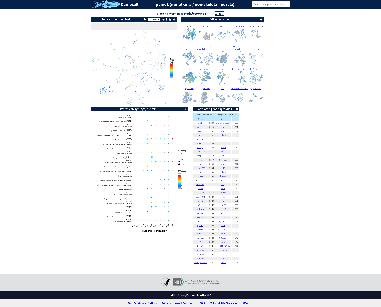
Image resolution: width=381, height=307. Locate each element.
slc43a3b (223, 176)
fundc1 (200, 246)
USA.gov (248, 303)
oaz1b (200, 229)
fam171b (200, 213)
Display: (143, 19)
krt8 (223, 168)
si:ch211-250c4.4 (223, 246)
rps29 (223, 127)
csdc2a (200, 172)
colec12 (223, 250)
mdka (223, 192)
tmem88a (223, 160)
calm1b (200, 233)
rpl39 (223, 217)
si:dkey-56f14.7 (200, 262)
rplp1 (223, 201)
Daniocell (129, 4)
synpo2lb (223, 221)
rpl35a (223, 172)
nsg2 (200, 164)
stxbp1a (200, 209)
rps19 (223, 254)
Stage (163, 19)
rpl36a (223, 135)
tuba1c (200, 139)
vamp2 (200, 147)
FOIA (202, 303)
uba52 (223, 205)
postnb (223, 164)
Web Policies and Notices (142, 303)
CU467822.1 (200, 250)
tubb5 (200, 188)
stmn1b (200, 143)
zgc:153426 (200, 151)
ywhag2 (200, 127)
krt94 (223, 155)
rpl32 (223, 139)
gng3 (200, 131)
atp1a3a (200, 258)
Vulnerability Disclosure (224, 303)
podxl (223, 147)
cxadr (223, 262)
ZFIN (218, 13)
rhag (223, 184)
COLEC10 (223, 238)
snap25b (200, 192)
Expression (154, 19)
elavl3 (200, 201)
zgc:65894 (200, 197)
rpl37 (223, 151)
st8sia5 (200, 217)
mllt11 (200, 176)
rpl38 (223, 233)
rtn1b (200, 135)
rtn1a (200, 221)
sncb (200, 123)
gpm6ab (200, 238)
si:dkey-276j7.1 (200, 168)
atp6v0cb (200, 184)
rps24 (223, 197)
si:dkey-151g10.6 (223, 123)
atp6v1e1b (200, 205)
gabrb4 (200, 225)
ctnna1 (223, 209)
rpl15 (223, 242)
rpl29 (223, 188)
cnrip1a (200, 155)
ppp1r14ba (200, 180)
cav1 (223, 180)
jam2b (223, 131)
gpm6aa (200, 254)
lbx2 (223, 258)
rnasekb (200, 160)
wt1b (223, 225)
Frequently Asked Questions (178, 303)
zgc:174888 (223, 229)
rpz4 (223, 213)
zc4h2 (200, 242)
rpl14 (223, 143)
